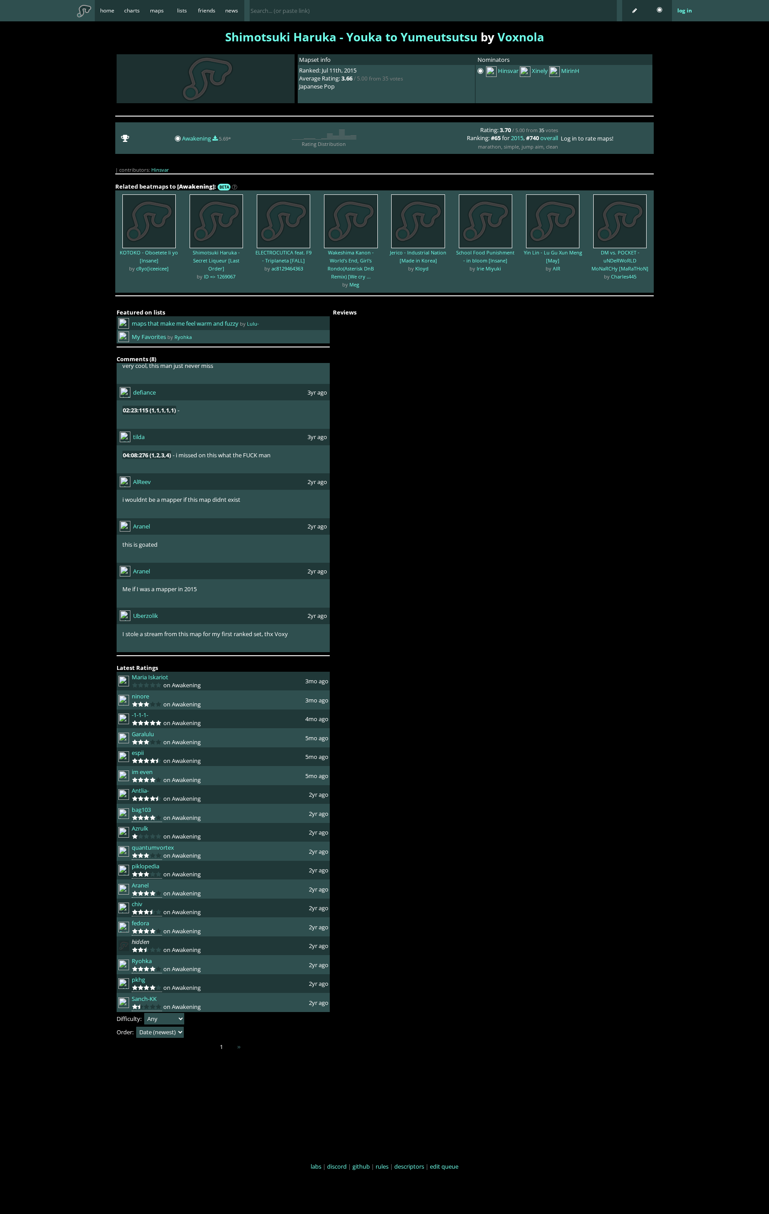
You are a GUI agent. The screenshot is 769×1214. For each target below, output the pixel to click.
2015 (517, 138)
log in (684, 10)
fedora (140, 923)
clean (552, 146)
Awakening (197, 138)
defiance (144, 392)
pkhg (138, 980)
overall (549, 138)
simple (511, 146)
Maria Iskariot (150, 677)
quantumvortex (153, 847)
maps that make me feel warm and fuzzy (185, 323)
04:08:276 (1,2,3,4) (147, 455)
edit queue (444, 1166)
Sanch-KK (144, 999)
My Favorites (149, 337)
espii (138, 753)
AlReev (142, 482)
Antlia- (140, 790)
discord (337, 1166)
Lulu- (253, 323)
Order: (126, 1032)
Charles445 (623, 276)
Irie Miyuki (489, 268)
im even (142, 772)
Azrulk (140, 828)
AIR (556, 268)
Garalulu (143, 734)
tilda (139, 437)
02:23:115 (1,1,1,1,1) (149, 410)
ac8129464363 (287, 268)
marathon (489, 146)
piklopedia (145, 866)
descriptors (409, 1166)
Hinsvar (508, 71)
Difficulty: (130, 1019)
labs (316, 1166)
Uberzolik (145, 616)
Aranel (141, 526)
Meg (354, 284)
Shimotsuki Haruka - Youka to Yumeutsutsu (351, 37)
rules (382, 1166)
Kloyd (422, 268)
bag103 (141, 810)
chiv (137, 904)
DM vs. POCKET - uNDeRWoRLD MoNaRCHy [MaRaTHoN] (619, 260)
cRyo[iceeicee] (152, 268)
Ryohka (183, 337)
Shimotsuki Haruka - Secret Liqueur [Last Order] (216, 260)
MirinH (570, 71)
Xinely (540, 71)
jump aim (532, 146)
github (361, 1166)
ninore (140, 696)
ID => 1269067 (219, 276)
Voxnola (521, 37)
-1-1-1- (140, 715)
